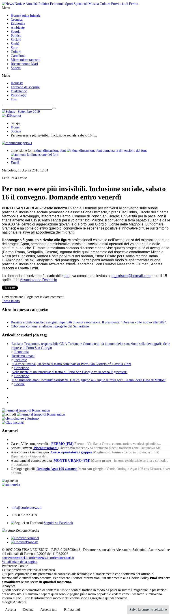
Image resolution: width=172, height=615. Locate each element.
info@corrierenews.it (26, 507)
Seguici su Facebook (58, 523)
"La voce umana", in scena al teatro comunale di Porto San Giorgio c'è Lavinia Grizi (71, 364)
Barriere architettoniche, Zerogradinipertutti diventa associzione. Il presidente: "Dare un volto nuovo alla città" (88, 322)
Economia (21, 352)
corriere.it (15, 558)
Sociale (16, 131)
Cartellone (21, 368)
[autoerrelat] (11, 485)
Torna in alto (11, 301)
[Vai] (54, 108)
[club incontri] (13, 422)
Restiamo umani (23, 356)
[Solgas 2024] (21, 111)
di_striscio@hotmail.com (131, 276)
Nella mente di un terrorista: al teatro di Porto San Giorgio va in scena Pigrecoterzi (69, 372)
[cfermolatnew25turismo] (20, 418)
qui (66, 276)
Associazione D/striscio (38, 280)
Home (15, 127)
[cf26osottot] (11, 115)
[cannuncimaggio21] (17, 143)
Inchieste (20, 360)
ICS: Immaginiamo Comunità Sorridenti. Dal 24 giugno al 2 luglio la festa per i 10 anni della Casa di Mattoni (89, 380)
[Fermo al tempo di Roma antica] (26, 410)
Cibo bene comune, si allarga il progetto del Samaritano (50, 326)
